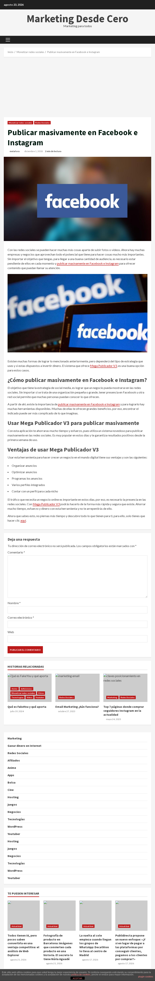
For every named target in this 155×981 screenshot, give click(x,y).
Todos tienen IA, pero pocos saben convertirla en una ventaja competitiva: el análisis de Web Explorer (24, 916)
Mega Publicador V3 (103, 365)
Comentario (16, 552)
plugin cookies (145, 976)
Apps (11, 775)
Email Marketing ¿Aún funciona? (77, 688)
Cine (11, 790)
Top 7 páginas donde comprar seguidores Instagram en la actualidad (125, 688)
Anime (15, 689)
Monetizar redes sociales (20, 123)
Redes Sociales (42, 123)
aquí (23, 520)
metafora (14, 151)
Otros (41, 693)
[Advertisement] (77, 87)
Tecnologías (17, 697)
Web (11, 632)
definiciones (26, 689)
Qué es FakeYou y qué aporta (27, 707)
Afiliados (14, 760)
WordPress (15, 826)
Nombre (14, 603)
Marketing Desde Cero (77, 18)
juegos (12, 804)
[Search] (150, 39)
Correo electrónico (21, 617)
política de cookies (80, 974)
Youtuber (40, 697)
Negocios (14, 812)
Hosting (13, 797)
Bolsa (12, 782)
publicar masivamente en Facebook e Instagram (88, 263)
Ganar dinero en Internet (24, 746)
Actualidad (17, 926)
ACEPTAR (77, 978)
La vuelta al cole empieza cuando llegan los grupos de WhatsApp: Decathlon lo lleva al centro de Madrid (95, 916)
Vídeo (29, 697)
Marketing (112, 697)
